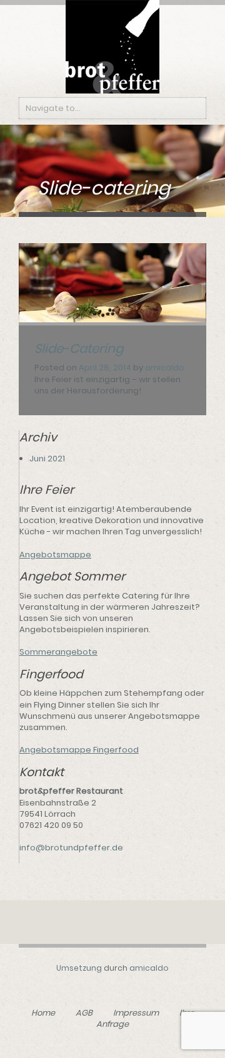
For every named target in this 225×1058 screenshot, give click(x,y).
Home (43, 1013)
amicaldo (164, 367)
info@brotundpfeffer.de (71, 848)
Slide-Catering (78, 348)
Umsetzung (79, 968)
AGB (84, 1013)
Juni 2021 (47, 458)
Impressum (136, 1013)
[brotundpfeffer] (112, 45)
